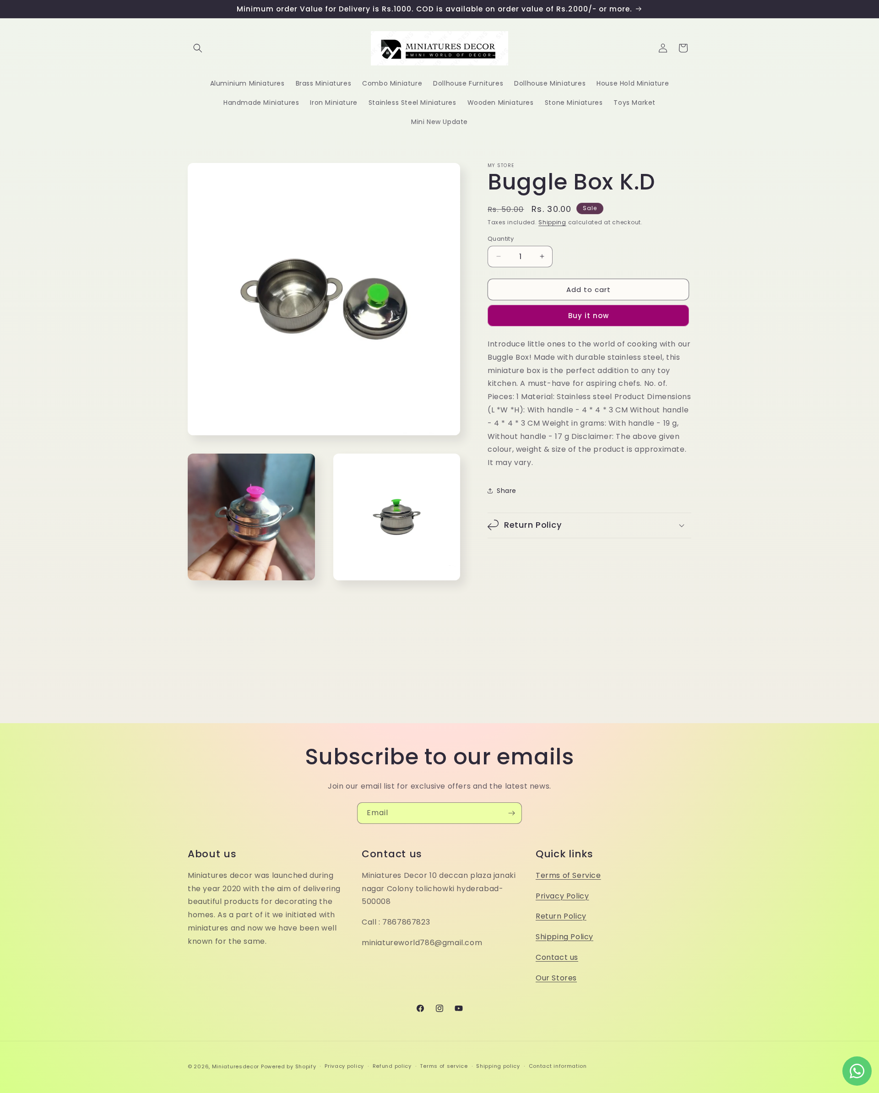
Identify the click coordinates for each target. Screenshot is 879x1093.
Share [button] (506, 490)
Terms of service (443, 1066)
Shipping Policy (564, 936)
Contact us (557, 957)
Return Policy (561, 916)
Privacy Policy (562, 896)
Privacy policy (344, 1066)
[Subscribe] (511, 813)
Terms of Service (568, 875)
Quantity (501, 238)
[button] (198, 48)
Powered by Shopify (288, 1066)
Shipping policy (498, 1066)
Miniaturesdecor (236, 1066)
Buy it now (588, 315)
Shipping (552, 222)
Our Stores (556, 978)
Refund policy (392, 1066)
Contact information (558, 1066)
